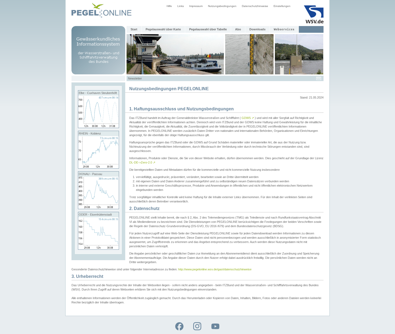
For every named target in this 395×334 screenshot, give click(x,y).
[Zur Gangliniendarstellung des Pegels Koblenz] (98, 167)
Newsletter (135, 78)
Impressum (196, 6)
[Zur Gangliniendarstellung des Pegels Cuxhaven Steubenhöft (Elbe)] (98, 126)
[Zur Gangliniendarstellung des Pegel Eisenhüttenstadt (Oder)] (98, 248)
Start (134, 29)
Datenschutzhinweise (255, 6)
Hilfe (169, 6)
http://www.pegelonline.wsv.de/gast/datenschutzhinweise (215, 269)
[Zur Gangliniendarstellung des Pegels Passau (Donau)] (98, 207)
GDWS (248, 117)
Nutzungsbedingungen (222, 6)
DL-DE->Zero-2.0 (142, 162)
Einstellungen (282, 6)
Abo (238, 29)
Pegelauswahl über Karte (163, 29)
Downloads (257, 29)
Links (180, 6)
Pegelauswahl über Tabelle (208, 29)
